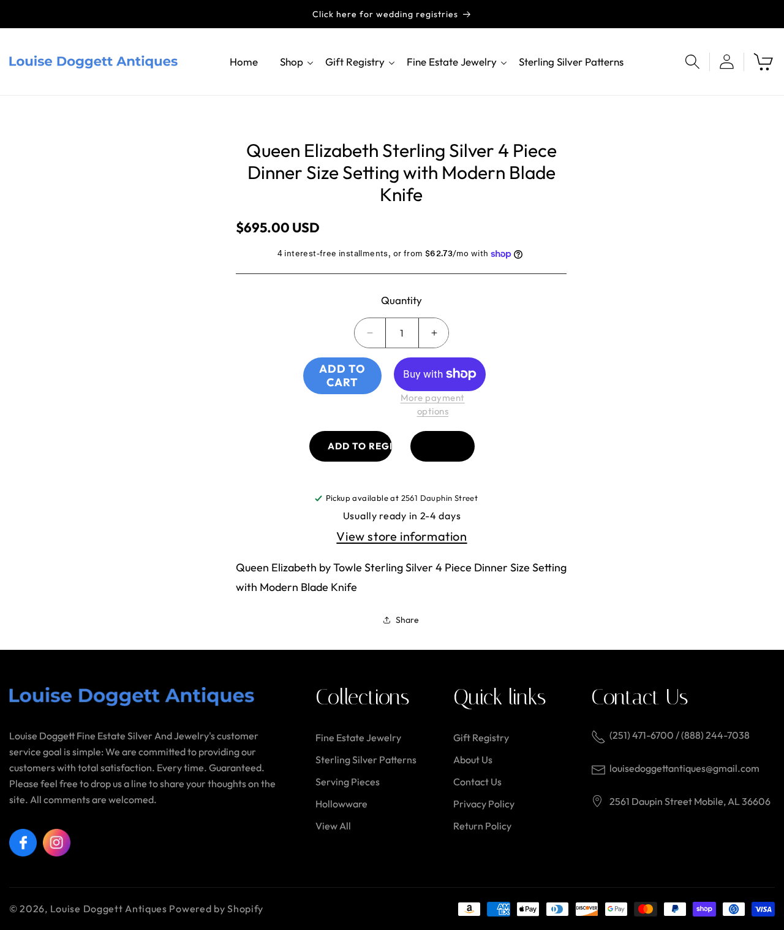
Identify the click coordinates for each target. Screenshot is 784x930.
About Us (472, 759)
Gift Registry (481, 737)
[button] (291, 61)
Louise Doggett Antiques (108, 908)
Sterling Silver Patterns (366, 759)
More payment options (433, 404)
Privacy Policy (483, 804)
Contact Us (477, 782)
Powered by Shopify (216, 908)
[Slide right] (546, 117)
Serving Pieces (347, 782)
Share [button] (407, 619)
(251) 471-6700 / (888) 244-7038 (679, 735)
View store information (401, 536)
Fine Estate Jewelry (358, 737)
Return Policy (482, 826)
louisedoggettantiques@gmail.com (684, 768)
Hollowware (341, 804)
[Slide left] (237, 117)
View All (333, 826)
